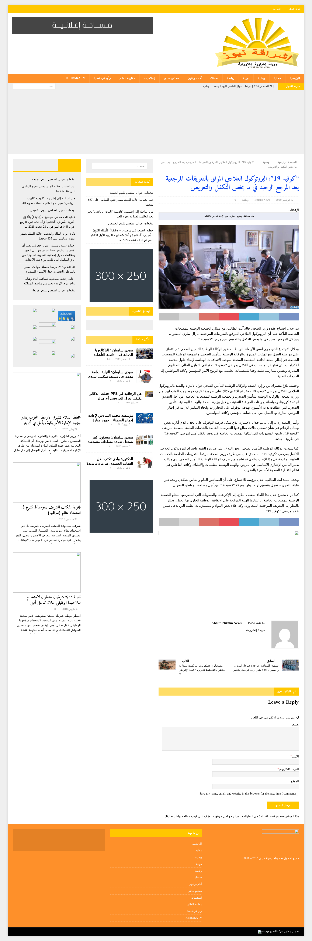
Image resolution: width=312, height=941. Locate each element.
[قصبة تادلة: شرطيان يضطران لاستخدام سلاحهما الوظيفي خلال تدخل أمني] (47, 572)
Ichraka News (262, 199)
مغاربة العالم (127, 78)
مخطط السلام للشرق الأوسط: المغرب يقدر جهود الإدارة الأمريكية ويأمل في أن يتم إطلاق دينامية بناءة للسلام (51, 423)
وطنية (261, 78)
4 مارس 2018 (69, 609)
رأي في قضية (102, 78)
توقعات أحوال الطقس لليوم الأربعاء (53, 290)
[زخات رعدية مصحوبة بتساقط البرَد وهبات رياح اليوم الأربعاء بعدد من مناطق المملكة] (28, 343)
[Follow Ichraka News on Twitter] (258, 637)
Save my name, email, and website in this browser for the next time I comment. (247, 793)
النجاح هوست (269, 931)
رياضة (230, 78)
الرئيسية (295, 78)
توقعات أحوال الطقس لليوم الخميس (130, 223)
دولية (246, 78)
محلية (277, 78)
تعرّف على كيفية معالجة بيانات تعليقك (187, 816)
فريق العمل (294, 9)
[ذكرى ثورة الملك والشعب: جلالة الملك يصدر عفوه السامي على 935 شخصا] (28, 330)
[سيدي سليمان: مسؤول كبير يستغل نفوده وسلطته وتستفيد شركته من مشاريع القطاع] (144, 440)
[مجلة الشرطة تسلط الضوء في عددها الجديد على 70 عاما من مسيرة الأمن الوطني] (28, 357)
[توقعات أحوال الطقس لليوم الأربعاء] (66, 359)
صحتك (214, 78)
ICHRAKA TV (75, 78)
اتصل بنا (277, 9)
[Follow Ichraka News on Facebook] (263, 637)
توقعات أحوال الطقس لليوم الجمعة (131, 192)
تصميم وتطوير (291, 931)
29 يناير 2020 (69, 429)
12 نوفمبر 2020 (285, 199)
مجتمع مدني (171, 78)
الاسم (295, 756)
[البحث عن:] (34, 86)
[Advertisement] (156, 122)
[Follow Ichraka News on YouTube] (251, 637)
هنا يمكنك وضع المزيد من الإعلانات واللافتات (229, 215)
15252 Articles (256, 623)
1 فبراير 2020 (123, 381)
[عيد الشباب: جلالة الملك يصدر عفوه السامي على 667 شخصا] (47, 314)
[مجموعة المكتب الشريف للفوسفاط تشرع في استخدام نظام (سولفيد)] (47, 482)
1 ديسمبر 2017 (122, 359)
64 (108, 359)
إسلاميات (149, 78)
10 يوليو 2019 (132, 402)
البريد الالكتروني (289, 769)
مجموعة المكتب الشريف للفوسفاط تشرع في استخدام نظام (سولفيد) (51, 510)
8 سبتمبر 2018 (123, 446)
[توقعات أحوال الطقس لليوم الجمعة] (66, 316)
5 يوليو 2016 (124, 424)
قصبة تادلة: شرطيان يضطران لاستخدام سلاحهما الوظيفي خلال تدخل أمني (54, 600)
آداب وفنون (195, 78)
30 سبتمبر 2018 (68, 519)
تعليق (295, 724)
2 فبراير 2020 (123, 467)
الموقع (295, 781)
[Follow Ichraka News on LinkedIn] (244, 637)
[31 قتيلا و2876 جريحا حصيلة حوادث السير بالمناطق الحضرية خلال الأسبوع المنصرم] (47, 344)
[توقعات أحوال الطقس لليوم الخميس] (66, 330)
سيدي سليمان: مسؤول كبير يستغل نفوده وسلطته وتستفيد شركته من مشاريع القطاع (110, 442)
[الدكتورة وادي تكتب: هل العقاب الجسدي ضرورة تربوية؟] (144, 462)
